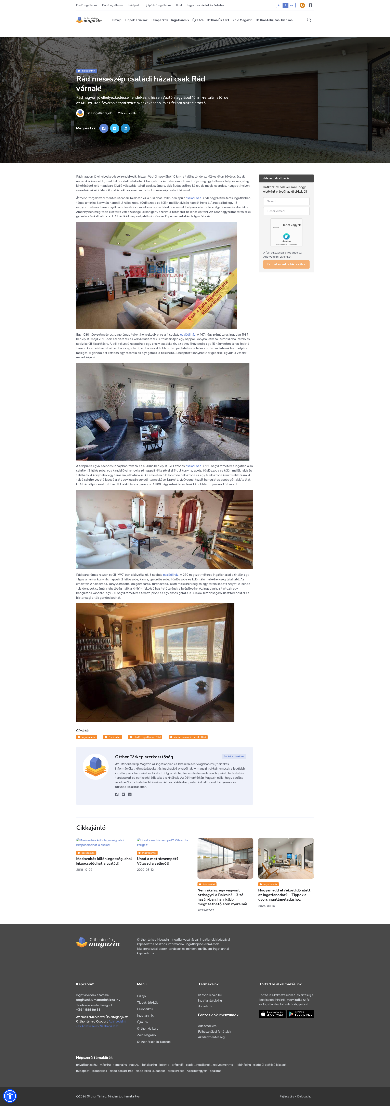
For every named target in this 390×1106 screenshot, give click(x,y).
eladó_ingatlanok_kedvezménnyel (210, 1065)
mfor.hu (105, 1065)
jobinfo (164, 1065)
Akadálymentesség (211, 1037)
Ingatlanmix (180, 20)
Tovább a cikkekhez (234, 756)
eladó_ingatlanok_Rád (147, 737)
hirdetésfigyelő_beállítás (204, 1071)
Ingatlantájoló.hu (210, 1000)
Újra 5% (198, 20)
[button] (309, 20)
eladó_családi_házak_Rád (190, 737)
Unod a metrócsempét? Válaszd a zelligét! (97, 861)
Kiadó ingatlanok (112, 5)
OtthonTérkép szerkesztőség (144, 757)
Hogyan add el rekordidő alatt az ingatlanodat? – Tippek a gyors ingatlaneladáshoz (223, 895)
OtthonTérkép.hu (210, 995)
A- (279, 5)
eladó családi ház (121, 1071)
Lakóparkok (159, 20)
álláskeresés (176, 1071)
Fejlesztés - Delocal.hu (295, 1096)
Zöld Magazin (242, 20)
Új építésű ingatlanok (158, 5)
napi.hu (134, 1065)
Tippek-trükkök (136, 20)
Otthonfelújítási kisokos (274, 20)
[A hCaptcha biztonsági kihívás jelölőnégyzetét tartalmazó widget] (286, 232)
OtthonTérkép (96, 1096)
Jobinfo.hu (205, 1006)
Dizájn (116, 20)
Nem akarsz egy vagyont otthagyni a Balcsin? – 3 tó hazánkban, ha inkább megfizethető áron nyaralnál (161, 897)
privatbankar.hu (87, 1065)
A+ (291, 5)
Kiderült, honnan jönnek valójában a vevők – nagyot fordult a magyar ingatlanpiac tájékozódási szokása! (284, 897)
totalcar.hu (149, 1065)
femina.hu (114, 737)
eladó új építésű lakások (269, 1065)
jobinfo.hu (244, 1065)
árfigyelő (178, 1065)
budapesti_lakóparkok (91, 1071)
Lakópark (134, 5)
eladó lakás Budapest (150, 1071)
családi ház (193, 198)
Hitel (179, 5)
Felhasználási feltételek (214, 1031)
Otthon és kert (218, 20)
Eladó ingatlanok (86, 5)
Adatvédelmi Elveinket (277, 256)
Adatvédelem (207, 1026)
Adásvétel (148, 884)
